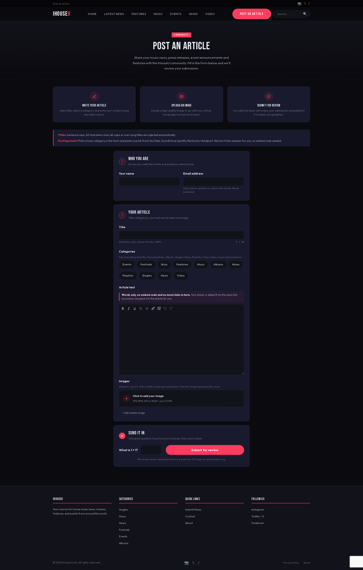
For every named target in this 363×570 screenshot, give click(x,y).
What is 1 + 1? (128, 450)
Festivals (124, 529)
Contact (190, 516)
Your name (126, 173)
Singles (123, 509)
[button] (122, 308)
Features (139, 14)
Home (92, 14)
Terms (306, 562)
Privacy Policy (291, 562)
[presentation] (122, 308)
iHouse (61, 14)
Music (158, 14)
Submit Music (193, 509)
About (189, 523)
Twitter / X (257, 516)
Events (175, 14)
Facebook (257, 523)
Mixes (193, 14)
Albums (123, 543)
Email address (193, 173)
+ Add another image (133, 412)
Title (122, 227)
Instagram (257, 509)
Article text (127, 287)
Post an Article (61, 3)
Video (210, 14)
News (122, 523)
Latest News (114, 14)
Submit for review (204, 450)
